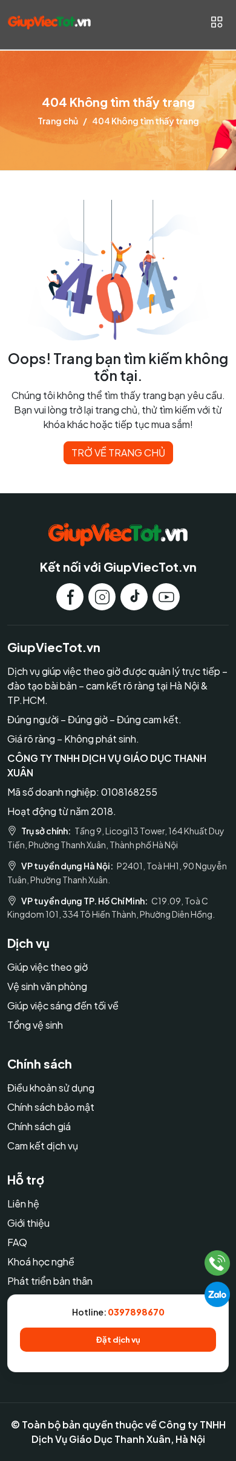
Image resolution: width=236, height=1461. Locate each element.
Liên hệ (23, 1203)
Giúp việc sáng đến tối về (63, 1005)
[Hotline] (217, 1263)
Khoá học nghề (40, 1261)
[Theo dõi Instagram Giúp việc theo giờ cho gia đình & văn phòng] (102, 596)
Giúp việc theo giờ (47, 967)
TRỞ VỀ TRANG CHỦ (118, 452)
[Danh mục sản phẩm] (216, 22)
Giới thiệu (28, 1222)
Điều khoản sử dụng (50, 1087)
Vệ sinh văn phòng (47, 986)
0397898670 (136, 1311)
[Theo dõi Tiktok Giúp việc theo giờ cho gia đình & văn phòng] (134, 596)
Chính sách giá (39, 1126)
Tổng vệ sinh (35, 1024)
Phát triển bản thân (50, 1280)
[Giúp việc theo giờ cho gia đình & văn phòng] (49, 22)
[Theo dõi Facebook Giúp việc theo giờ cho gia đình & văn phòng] (70, 596)
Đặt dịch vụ (118, 1339)
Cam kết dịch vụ (42, 1145)
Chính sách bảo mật (50, 1107)
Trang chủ (58, 120)
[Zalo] (217, 1294)
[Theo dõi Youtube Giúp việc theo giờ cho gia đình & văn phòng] (166, 596)
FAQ (17, 1242)
